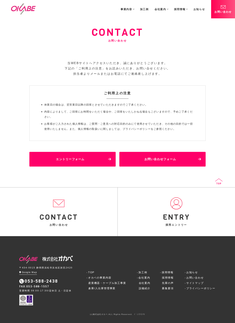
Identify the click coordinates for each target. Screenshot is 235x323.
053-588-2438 (41, 281)
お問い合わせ (223, 11)
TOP (91, 272)
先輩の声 (167, 283)
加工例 (142, 272)
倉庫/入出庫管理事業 (101, 288)
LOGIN (141, 314)
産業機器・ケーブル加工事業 (107, 283)
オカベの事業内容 (99, 277)
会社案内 (144, 277)
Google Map (29, 272)
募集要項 (167, 288)
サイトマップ (195, 283)
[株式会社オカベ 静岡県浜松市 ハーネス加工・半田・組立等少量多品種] (23, 9)
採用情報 (167, 272)
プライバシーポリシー (200, 288)
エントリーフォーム (70, 159)
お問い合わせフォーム (160, 159)
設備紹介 (144, 288)
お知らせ (192, 272)
